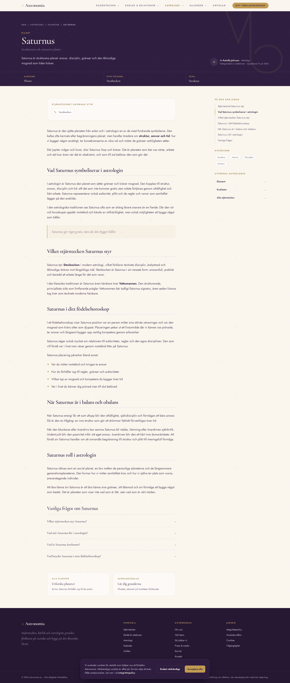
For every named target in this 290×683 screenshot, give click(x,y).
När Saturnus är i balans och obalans (237, 129)
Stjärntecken (106, 5)
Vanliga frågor (225, 140)
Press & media (182, 645)
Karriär (178, 651)
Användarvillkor (234, 635)
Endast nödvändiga (170, 669)
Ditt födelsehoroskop (250, 5)
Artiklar (219, 5)
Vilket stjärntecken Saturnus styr (234, 117)
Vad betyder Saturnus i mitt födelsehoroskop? (111, 556)
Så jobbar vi (181, 640)
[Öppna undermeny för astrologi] (182, 5)
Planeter (53, 24)
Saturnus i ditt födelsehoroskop (233, 123)
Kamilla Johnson (231, 60)
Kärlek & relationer (140, 5)
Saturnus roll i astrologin (230, 134)
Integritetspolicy (234, 629)
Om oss (179, 629)
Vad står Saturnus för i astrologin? (111, 533)
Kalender (196, 5)
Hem (23, 24)
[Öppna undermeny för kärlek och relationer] (158, 5)
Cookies (230, 640)
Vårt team (179, 635)
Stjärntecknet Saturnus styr (231, 106)
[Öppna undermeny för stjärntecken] (118, 5)
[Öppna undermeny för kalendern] (205, 5)
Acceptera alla (195, 669)
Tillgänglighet (233, 645)
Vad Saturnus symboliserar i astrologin (238, 112)
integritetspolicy (126, 672)
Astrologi (172, 5)
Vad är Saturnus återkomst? (111, 544)
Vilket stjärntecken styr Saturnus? (111, 521)
